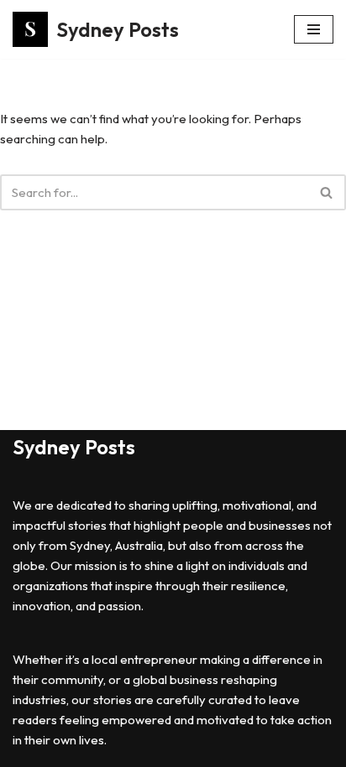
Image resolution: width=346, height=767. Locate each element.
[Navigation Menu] (313, 29)
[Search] (327, 192)
